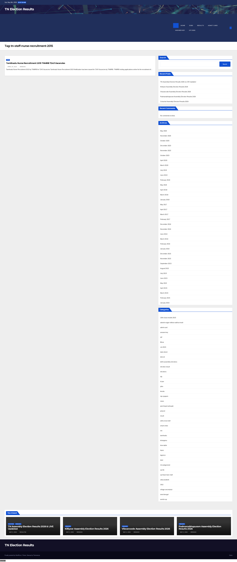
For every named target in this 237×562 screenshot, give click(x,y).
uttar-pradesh (164, 480)
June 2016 (163, 234)
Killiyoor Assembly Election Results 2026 (174, 87)
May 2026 (163, 131)
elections (163, 371)
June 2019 (163, 175)
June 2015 (163, 278)
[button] (227, 28)
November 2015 (165, 258)
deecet (162, 357)
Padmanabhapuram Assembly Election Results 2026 (178, 96)
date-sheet (163, 352)
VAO (161, 484)
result (162, 416)
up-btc (162, 470)
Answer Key (180, 30)
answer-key (164, 332)
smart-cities (164, 426)
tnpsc (162, 450)
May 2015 (163, 283)
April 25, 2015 (12, 66)
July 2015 (163, 273)
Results (200, 25)
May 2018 (163, 185)
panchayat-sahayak (166, 406)
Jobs (191, 25)
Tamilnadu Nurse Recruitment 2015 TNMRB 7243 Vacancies (35, 63)
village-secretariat (166, 489)
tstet (161, 460)
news (162, 401)
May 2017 (163, 204)
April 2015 (163, 288)
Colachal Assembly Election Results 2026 (174, 101)
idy (161, 376)
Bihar (162, 342)
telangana (163, 440)
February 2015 (165, 298)
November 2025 (165, 136)
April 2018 (163, 190)
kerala (162, 391)
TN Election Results (19, 9)
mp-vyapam (164, 396)
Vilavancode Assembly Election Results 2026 (175, 91)
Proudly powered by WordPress (13, 555)
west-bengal (164, 494)
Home (183, 25)
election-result (165, 367)
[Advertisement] (88, 28)
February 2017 (165, 219)
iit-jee (162, 381)
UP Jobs (192, 30)
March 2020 (164, 165)
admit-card (163, 327)
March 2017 (164, 214)
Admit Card (213, 25)
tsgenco (163, 455)
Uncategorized (165, 465)
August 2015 (164, 268)
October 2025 (164, 141)
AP (161, 337)
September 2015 (165, 263)
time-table (163, 445)
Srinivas (23, 66)
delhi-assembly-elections (168, 362)
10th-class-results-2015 (168, 317)
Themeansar (36, 555)
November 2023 (165, 150)
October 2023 (164, 155)
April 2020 (163, 160)
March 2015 (164, 293)
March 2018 (164, 195)
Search (163, 58)
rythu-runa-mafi (165, 421)
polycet (162, 411)
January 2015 (164, 303)
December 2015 (165, 253)
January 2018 (164, 199)
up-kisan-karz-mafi (166, 475)
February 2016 (165, 244)
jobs (8, 59)
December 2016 (165, 224)
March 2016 (164, 239)
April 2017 (163, 209)
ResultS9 (23, 532)
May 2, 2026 (13, 532)
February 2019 (165, 180)
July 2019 (163, 170)
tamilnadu (163, 435)
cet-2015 (163, 347)
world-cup (163, 499)
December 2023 (165, 145)
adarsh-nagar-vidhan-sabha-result (171, 322)
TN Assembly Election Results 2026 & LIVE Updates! (178, 82)
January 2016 (164, 249)
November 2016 (165, 229)
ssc (161, 430)
